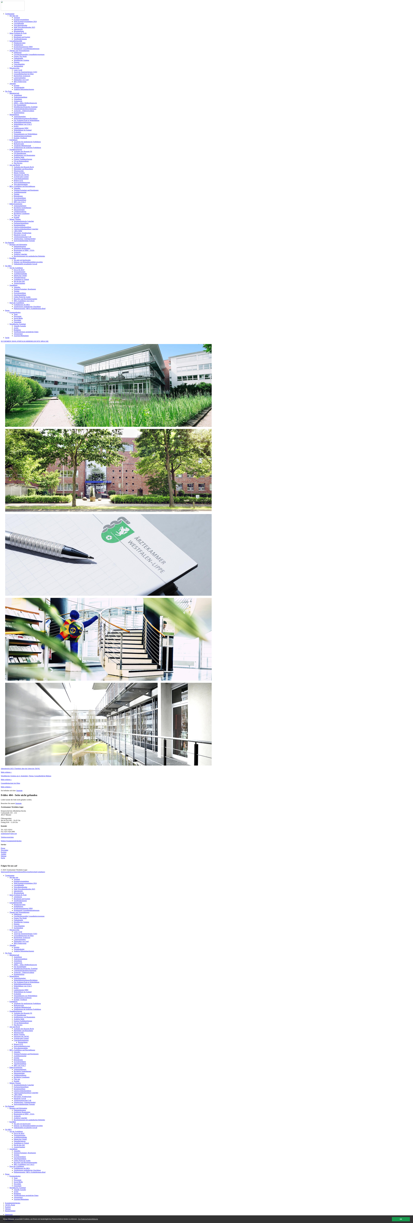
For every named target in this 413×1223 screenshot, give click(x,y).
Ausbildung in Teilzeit (21, 1143)
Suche (7, 338)
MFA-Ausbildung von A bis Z (24, 1164)
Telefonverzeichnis (7, 837)
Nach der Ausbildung (16, 1166)
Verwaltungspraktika (21, 1048)
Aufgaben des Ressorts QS (23, 1013)
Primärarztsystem (19, 904)
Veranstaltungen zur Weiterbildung (25, 996)
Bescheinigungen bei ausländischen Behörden (29, 1120)
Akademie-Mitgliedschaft (22, 1007)
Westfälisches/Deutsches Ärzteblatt (25, 968)
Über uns (17, 1079)
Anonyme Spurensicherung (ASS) (25, 934)
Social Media (18, 1182)
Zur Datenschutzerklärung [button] (88, 1219)
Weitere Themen (15, 1083)
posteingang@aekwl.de (9, 833)
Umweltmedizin (19, 926)
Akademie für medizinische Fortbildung (27, 1003)
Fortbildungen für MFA (22, 1168)
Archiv (16, 1192)
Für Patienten (9, 1106)
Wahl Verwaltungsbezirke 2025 (24, 889)
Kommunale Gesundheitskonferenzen (26, 910)
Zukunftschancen (19, 1141)
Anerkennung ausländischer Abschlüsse (27, 1170)
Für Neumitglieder (20, 967)
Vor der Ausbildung (16, 1131)
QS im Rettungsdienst (21, 1023)
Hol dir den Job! (19, 1145)
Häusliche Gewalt (20, 1098)
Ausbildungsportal (20, 1056)
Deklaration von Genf (21, 941)
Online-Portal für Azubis (22, 1160)
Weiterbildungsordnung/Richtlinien (26, 980)
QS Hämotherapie (20, 1015)
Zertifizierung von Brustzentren (24, 1017)
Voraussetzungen (19, 1135)
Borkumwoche (19, 1005)
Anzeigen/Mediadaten (21, 1199)
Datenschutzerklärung (15, 872)
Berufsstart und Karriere (22, 899)
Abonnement (18, 1197)
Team (16, 1178)
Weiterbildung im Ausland (23, 992)
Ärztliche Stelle (19, 1019)
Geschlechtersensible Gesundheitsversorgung (29, 916)
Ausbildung (13, 1149)
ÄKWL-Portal (10, 1205)
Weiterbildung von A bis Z (23, 986)
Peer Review (18, 1025)
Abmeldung (18, 961)
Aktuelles (12, 945)
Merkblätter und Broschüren (23, 1031)
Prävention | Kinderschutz (22, 1096)
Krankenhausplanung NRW (23, 908)
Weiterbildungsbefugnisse (22, 984)
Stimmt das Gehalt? (20, 1139)
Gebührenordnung (20, 1075)
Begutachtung (23, 1042)
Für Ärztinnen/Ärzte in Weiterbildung (26, 982)
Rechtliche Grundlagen (21, 1077)
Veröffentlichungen (20, 901)
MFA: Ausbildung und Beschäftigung (22, 1050)
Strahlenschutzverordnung (23, 998)
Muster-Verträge (19, 1034)
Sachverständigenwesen (22, 1046)
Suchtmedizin (18, 928)
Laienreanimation (20, 939)
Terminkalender (19, 949)
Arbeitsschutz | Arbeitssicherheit (24, 1102)
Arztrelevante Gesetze (21, 1038)
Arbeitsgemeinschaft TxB (22, 1100)
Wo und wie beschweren (22, 1124)
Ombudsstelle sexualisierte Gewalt (25, 1128)
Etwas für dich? (19, 1133)
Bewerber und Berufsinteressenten (25, 1162)
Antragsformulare (20, 978)
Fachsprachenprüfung (21, 1087)
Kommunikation (15, 1176)
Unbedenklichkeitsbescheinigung (25, 970)
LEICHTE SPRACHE (41, 341)
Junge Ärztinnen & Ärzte (18, 895)
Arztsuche (17, 1116)
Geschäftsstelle (19, 885)
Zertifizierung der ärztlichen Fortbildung (27, 1009)
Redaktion (17, 1193)
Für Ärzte (8, 953)
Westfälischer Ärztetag (21, 922)
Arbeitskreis (18, 897)
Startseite (19, 790)
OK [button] (401, 1219)
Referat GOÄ (18, 1044)
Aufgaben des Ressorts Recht (24, 1029)
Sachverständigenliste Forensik (24, 1104)
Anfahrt (3, 854)
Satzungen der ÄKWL (21, 1036)
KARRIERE (28, 341)
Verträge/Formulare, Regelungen (25, 1153)
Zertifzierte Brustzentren (22, 1112)
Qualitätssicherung (15, 1011)
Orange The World (20, 918)
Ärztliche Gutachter (20, 1118)
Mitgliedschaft (14, 955)
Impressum (4, 872)
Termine (16, 1058)
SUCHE (4, 341)
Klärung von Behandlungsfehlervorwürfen (28, 1126)
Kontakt (16, 1081)
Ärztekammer (9, 875)
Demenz (16, 924)
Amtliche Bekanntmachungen (24, 951)
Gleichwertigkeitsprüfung (22, 1091)
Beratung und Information (18, 1108)
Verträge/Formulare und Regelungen (26, 1054)
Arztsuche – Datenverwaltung (24, 972)
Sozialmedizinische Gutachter (24, 1085)
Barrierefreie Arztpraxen (22, 937)
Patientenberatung (20, 1110)
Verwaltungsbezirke (20, 887)
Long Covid (18, 932)
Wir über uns (13, 877)
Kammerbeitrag (19, 974)
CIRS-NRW (18, 1095)
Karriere (3, 852)
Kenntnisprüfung (19, 1089)
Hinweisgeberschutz (30, 872)
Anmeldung (18, 957)
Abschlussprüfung (20, 1064)
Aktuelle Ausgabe (20, 1190)
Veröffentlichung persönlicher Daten (26, 1195)
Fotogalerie (17, 1186)
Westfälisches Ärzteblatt (17, 1188)
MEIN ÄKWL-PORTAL (15, 341)
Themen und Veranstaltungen (19, 912)
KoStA (16, 988)
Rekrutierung (18, 1060)
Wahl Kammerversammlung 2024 (25, 883)
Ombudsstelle (18, 920)
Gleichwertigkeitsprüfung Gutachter (26, 1093)
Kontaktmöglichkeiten (12, 1203)
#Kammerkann (19, 893)
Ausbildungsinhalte (20, 1137)
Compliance (41, 872)
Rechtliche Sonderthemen (22, 1071)
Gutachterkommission (21, 1040)
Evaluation (17, 994)
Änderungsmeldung (20, 959)
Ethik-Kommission (15, 1067)
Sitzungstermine (19, 1073)
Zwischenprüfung (20, 1062)
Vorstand (17, 879)
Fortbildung (13, 1001)
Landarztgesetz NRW (21, 990)
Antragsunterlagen (20, 1069)
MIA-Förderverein (20, 943)
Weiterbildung (14, 976)
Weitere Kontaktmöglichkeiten (11, 841)
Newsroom (17, 1180)
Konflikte (12, 1122)
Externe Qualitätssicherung (23, 1021)
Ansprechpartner (19, 1147)
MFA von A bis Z (20, 1065)
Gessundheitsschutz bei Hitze (24, 936)
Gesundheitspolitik (15, 903)
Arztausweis (18, 963)
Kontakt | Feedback (20, 1000)
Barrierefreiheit (10, 1211)
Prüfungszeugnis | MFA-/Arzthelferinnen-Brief (29, 1172)
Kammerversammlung (21, 881)
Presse (3, 848)
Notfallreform (18, 906)
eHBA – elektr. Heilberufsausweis (25, 965)
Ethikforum (18, 914)
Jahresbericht (18, 891)
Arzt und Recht (14, 1027)
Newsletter (4, 850)
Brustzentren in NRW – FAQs (24, 1114)
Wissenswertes (14, 930)
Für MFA (8, 1129)
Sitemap (3, 856)
